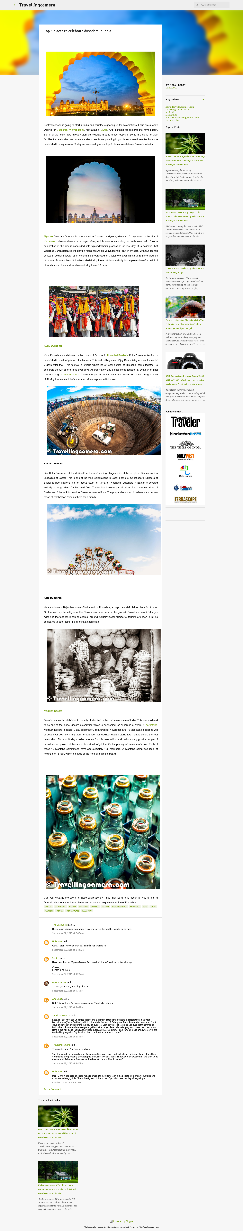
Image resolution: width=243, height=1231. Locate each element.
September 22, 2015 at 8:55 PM (67, 1036)
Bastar (48, 907)
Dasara (72, 907)
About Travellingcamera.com (180, 107)
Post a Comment (52, 1089)
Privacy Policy (172, 120)
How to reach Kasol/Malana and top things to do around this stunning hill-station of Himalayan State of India (58, 1133)
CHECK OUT (171, 87)
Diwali (104, 129)
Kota (145, 907)
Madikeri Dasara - (54, 710)
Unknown (57, 941)
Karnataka (49, 241)
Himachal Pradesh (117, 355)
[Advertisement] (95, 39)
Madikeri (49, 911)
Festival (105, 907)
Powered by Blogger (123, 1221)
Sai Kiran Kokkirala (61, 1015)
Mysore (48, 236)
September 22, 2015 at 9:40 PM (67, 1063)
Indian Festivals (119, 907)
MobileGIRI (171, 115)
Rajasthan (87, 911)
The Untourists (60, 924)
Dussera (94, 907)
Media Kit (170, 112)
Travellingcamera (37, 4)
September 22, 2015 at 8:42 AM (68, 950)
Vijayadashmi (76, 129)
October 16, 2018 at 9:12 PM (66, 1082)
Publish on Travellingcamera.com (182, 117)
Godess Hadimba (69, 374)
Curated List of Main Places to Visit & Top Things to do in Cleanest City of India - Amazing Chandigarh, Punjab (185, 324)
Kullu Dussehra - (54, 346)
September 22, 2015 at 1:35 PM (67, 990)
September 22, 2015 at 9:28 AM (68, 974)
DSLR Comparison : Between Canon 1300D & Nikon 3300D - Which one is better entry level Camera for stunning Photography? (185, 380)
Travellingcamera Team (177, 109)
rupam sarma (59, 982)
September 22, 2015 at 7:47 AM (68, 933)
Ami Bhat (57, 999)
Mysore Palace (72, 911)
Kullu (153, 907)
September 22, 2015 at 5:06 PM (67, 1007)
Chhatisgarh (60, 907)
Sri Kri (55, 958)
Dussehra (62, 129)
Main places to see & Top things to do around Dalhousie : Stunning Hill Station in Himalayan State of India (57, 1189)
